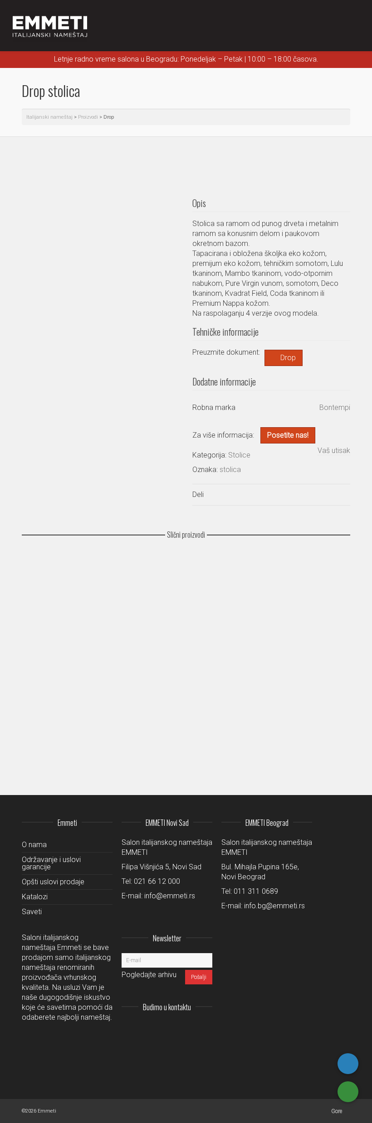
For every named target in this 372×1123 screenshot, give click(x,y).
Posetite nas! (287, 435)
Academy (41, 585)
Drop (288, 357)
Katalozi (35, 896)
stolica (230, 469)
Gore (336, 1111)
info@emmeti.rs (169, 896)
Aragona (40, 689)
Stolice (239, 455)
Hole (35, 637)
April (35, 742)
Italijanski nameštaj (49, 117)
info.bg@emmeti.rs (274, 905)
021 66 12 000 (157, 881)
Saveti (32, 911)
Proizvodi (88, 117)
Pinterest (205, 1029)
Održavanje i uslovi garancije (51, 863)
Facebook (185, 1029)
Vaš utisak (334, 450)
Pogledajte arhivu (149, 974)
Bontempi (334, 407)
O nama (34, 844)
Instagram (145, 1029)
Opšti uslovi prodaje (53, 881)
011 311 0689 (256, 891)
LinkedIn (165, 1029)
